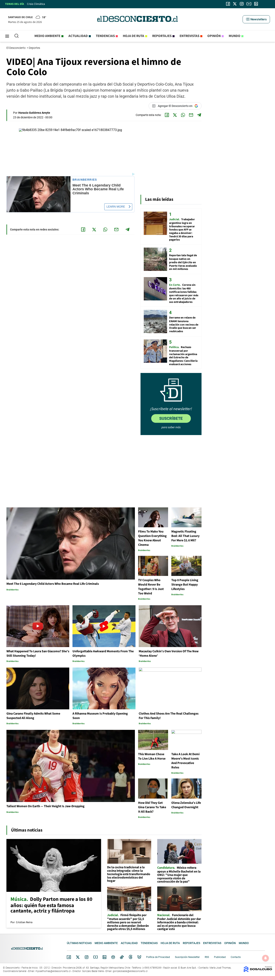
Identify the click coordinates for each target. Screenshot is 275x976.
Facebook (69, 957)
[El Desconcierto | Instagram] (241, 4)
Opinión (214, 36)
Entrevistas (189, 36)
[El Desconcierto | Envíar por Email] (191, 115)
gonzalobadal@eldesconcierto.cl (130, 971)
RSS (207, 957)
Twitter (78, 957)
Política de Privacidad (158, 957)
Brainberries (84, 179)
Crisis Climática (36, 4)
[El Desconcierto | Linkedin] (256, 4)
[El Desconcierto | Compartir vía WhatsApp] (183, 115)
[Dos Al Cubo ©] (258, 971)
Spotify (113, 957)
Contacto (236, 957)
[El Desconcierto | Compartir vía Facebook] (166, 115)
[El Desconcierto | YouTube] (249, 3)
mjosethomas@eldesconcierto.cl (53, 971)
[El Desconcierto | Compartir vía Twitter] (175, 115)
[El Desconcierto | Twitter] (235, 3)
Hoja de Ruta (133, 36)
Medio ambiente (47, 36)
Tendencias (105, 36)
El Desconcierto (16, 47)
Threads (130, 957)
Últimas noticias (79, 943)
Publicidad (220, 957)
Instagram (86, 957)
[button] (256, 19)
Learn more (115, 206)
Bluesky (139, 957)
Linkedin (104, 957)
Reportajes (162, 36)
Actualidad (78, 36)
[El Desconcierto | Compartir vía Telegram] (199, 115)
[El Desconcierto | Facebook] (228, 4)
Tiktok (122, 957)
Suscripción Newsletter (187, 957)
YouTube (95, 957)
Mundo (234, 36)
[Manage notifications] (265, 958)
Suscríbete (171, 418)
